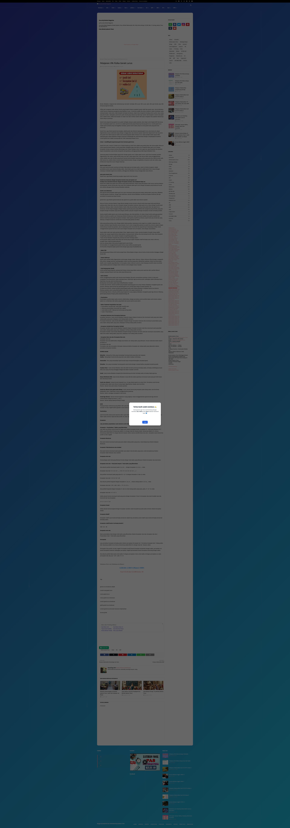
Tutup (145, 422)
